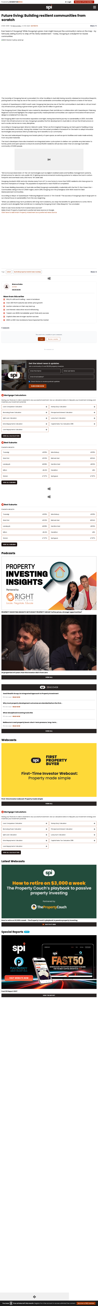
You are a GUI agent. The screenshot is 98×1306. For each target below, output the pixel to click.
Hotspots (34, 26)
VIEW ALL (49, 677)
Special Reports (15, 932)
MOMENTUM (15, 2)
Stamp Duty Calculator (58, 407)
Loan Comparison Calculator (12, 407)
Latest (9, 272)
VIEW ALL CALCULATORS (11, 436)
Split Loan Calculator (10, 418)
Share (92, 26)
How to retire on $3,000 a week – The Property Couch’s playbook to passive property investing (39, 920)
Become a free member (84, 2)
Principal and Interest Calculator (61, 412)
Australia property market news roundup (27, 272)
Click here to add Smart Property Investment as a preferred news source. (29, 212)
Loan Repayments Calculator (12, 430)
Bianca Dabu (17, 26)
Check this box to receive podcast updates (45, 381)
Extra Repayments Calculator (12, 424)
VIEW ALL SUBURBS (9, 482)
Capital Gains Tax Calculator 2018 (62, 424)
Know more (16, 290)
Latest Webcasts (13, 861)
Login (69, 2)
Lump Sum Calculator (58, 418)
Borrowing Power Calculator (12, 412)
